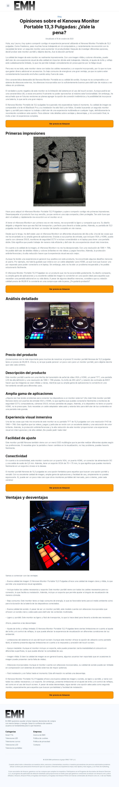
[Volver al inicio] (63, 5)
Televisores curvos (12, 741)
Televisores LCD (11, 745)
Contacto (36, 745)
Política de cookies (40, 738)
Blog (59, 16)
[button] (7, 5)
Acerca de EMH (39, 735)
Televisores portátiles (13, 748)
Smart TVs (9, 735)
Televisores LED (11, 738)
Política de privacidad (41, 741)
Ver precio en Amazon (59, 124)
